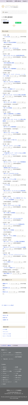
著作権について (6, 377)
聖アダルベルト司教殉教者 (14, 68)
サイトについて (6, 375)
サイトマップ (18, 379)
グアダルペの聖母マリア (13, 267)
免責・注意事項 (18, 375)
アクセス (4, 373)
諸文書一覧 (5, 317)
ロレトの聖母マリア (12, 262)
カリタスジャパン (18, 354)
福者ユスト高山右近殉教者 (14, 42)
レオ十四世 (5, 329)
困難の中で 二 (10, 283)
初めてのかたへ (6, 379)
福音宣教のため (10, 287)
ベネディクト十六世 (7, 333)
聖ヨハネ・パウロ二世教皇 (14, 235)
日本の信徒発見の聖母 (13, 62)
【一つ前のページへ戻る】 (7, 305)
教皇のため (9, 291)
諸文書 (16, 367)
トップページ (3, 345)
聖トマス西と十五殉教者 (13, 212)
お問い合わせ (18, 1)
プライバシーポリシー (7, 381)
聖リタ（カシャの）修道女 (14, 102)
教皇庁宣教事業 (18, 356)
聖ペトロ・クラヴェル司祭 (14, 179)
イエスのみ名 (11, 36)
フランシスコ (5, 331)
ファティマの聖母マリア (13, 89)
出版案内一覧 (5, 319)
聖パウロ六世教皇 (12, 108)
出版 (8, 21)
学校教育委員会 (18, 352)
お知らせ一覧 (5, 315)
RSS (16, 381)
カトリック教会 (18, 369)
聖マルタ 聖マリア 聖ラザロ (14, 139)
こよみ (16, 373)
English (25, 1)
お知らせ (4, 21)
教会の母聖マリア (12, 273)
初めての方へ (9, 1)
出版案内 (4, 369)
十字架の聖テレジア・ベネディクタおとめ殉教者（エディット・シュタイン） (14, 154)
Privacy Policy (23, 396)
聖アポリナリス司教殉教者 (14, 126)
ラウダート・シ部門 (7, 352)
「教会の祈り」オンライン (8, 359)
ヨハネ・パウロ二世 (7, 336)
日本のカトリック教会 (7, 371)
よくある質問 (18, 371)
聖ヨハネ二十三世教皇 (13, 230)
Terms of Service (13, 398)
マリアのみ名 (11, 185)
